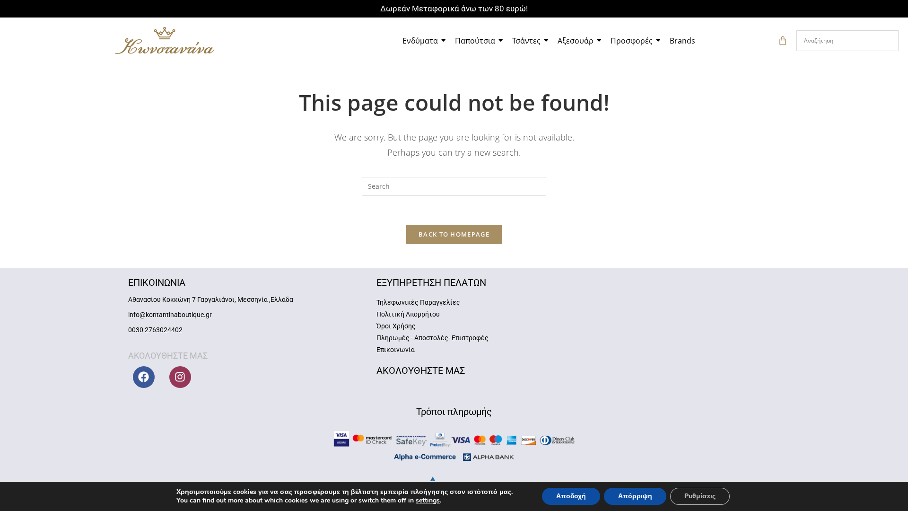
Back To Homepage (454, 234)
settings (428, 500)
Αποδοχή (571, 496)
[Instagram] (180, 377)
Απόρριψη (635, 496)
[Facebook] (144, 377)
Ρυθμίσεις (700, 496)
